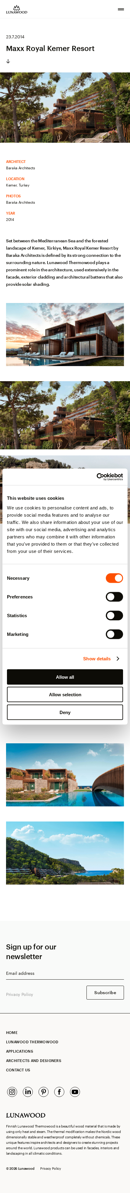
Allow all (65, 676)
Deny (65, 712)
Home (12, 1032)
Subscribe (105, 992)
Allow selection (65, 694)
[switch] (114, 596)
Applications (19, 1051)
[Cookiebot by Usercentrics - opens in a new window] (96, 477)
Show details (97, 658)
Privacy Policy (19, 994)
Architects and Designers (33, 1060)
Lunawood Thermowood (32, 1042)
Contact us (18, 1070)
